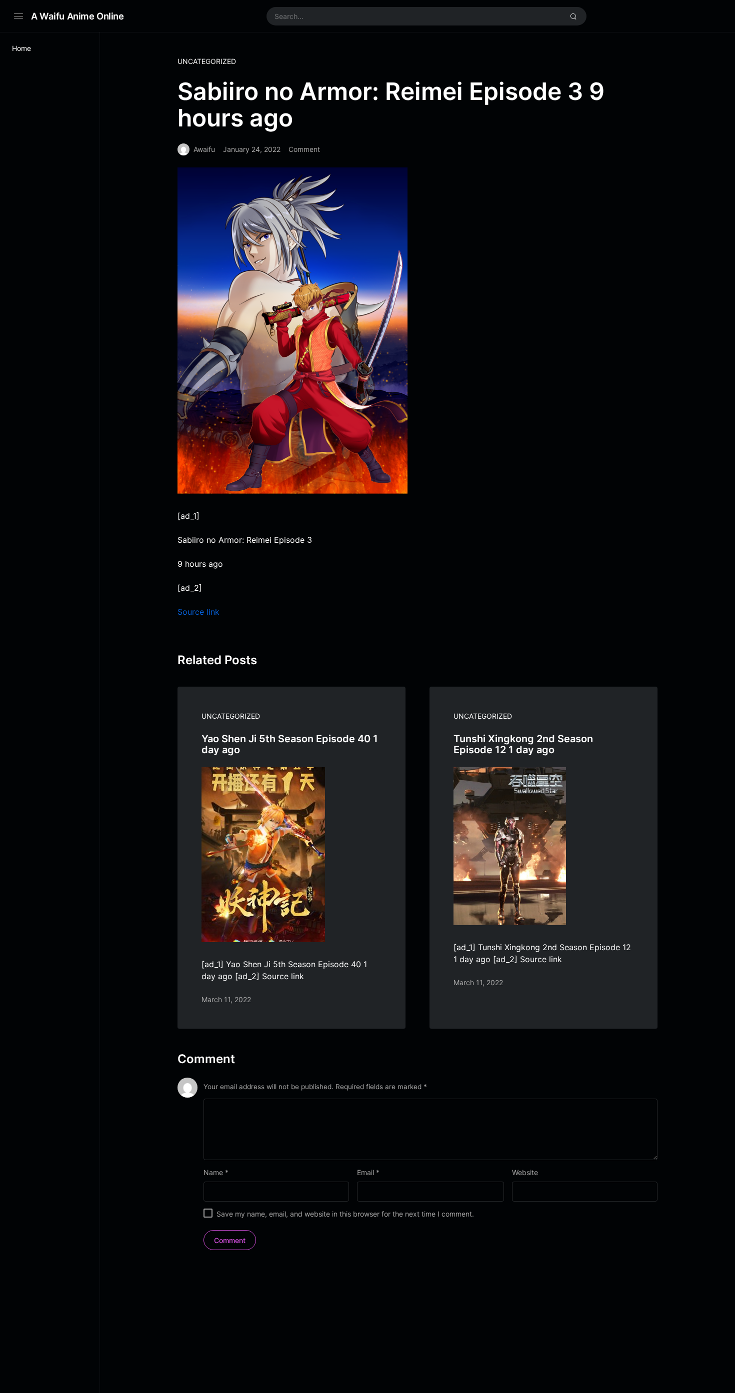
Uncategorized (207, 61)
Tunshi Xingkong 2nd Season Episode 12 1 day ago (523, 744)
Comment (304, 149)
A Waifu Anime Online (77, 15)
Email (368, 1172)
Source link (199, 612)
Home (21, 48)
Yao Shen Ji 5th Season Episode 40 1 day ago (290, 744)
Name (216, 1172)
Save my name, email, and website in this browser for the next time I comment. (345, 1214)
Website (525, 1172)
